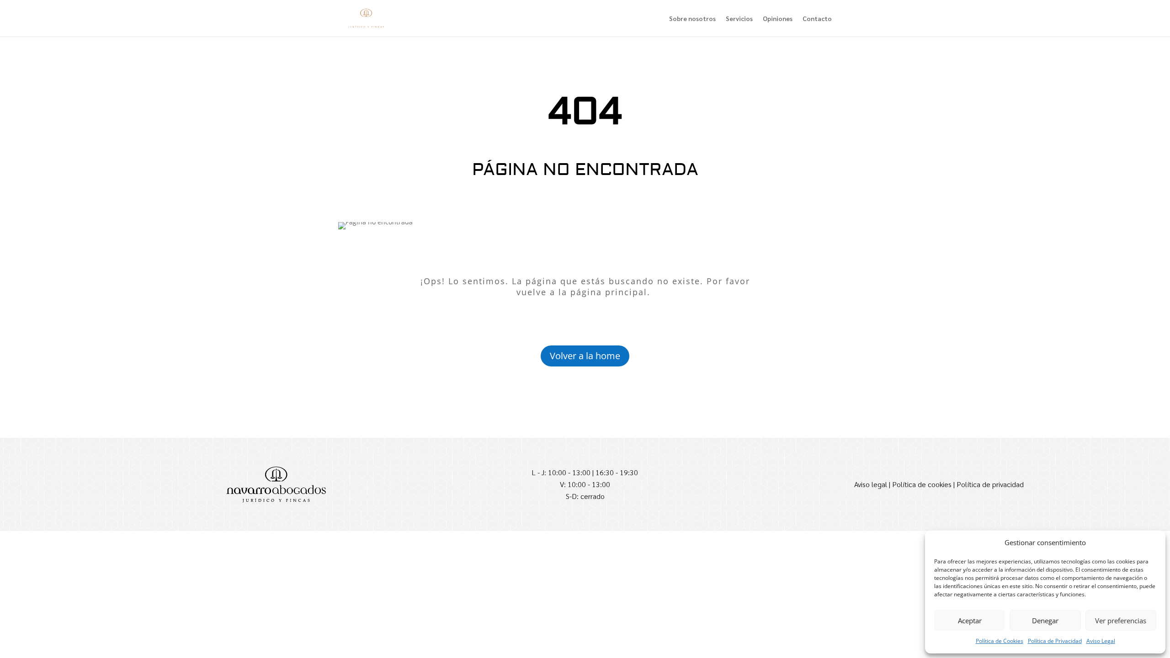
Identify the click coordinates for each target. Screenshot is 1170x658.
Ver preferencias (1120, 620)
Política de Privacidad (1055, 641)
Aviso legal (870, 484)
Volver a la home (585, 356)
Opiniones (777, 18)
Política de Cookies (999, 641)
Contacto (817, 18)
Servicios (739, 18)
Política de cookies (922, 484)
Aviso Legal (1100, 641)
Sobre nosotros (692, 18)
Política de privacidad (990, 484)
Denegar (1045, 620)
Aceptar (970, 620)
